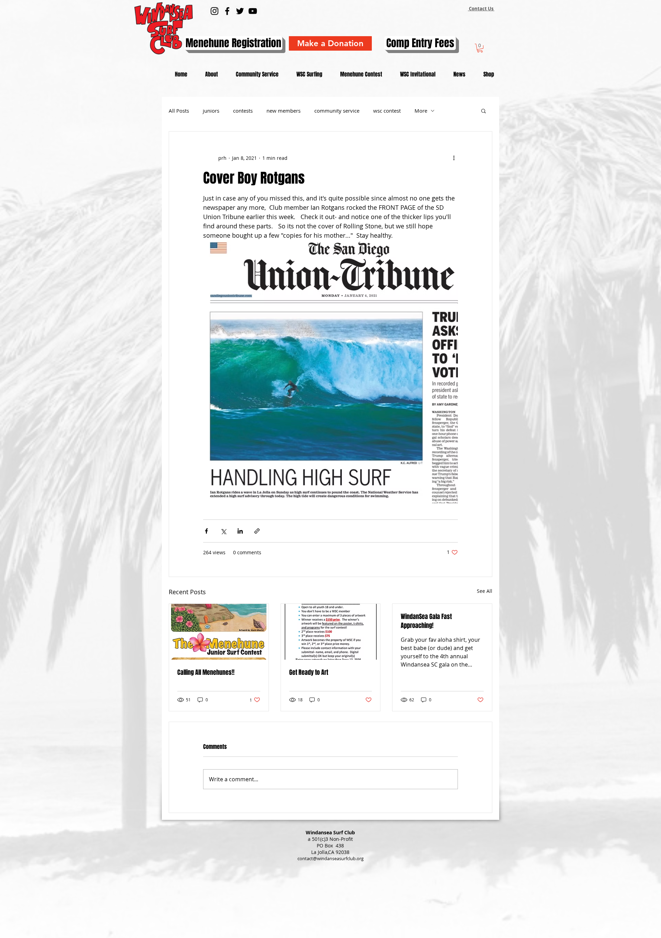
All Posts (179, 110)
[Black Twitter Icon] (240, 11)
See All (484, 591)
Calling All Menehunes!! (205, 672)
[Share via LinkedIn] (240, 531)
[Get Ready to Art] (330, 632)
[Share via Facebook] (206, 531)
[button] (480, 48)
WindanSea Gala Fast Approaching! (426, 621)
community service (336, 110)
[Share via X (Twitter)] (223, 531)
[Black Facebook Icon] (227, 11)
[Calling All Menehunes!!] (219, 632)
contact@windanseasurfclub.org (330, 858)
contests (243, 110)
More (421, 110)
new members (283, 110)
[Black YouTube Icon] (253, 11)
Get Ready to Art (308, 672)
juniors (211, 110)
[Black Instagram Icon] (214, 11)
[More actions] (454, 158)
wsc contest (387, 110)
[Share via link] (257, 531)
